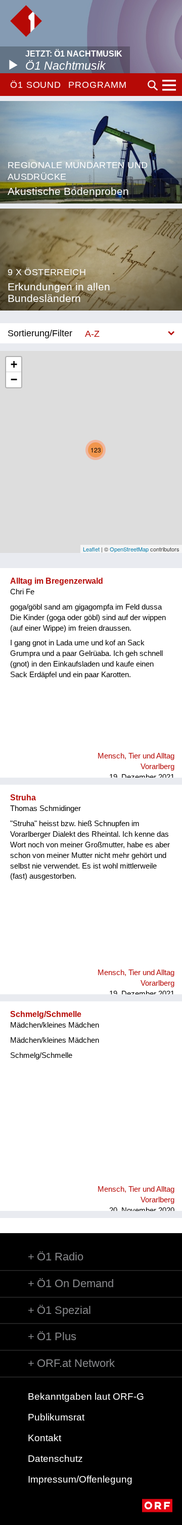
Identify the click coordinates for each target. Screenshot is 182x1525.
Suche (153, 85)
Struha (23, 797)
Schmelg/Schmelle (45, 1014)
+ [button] (14, 364)
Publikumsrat (56, 1417)
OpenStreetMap (129, 549)
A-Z (92, 333)
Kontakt (44, 1438)
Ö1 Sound (35, 85)
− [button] (14, 379)
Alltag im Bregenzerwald (56, 581)
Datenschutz (55, 1458)
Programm (97, 85)
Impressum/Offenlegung (80, 1479)
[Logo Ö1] (26, 21)
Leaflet (91, 549)
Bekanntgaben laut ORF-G (86, 1396)
